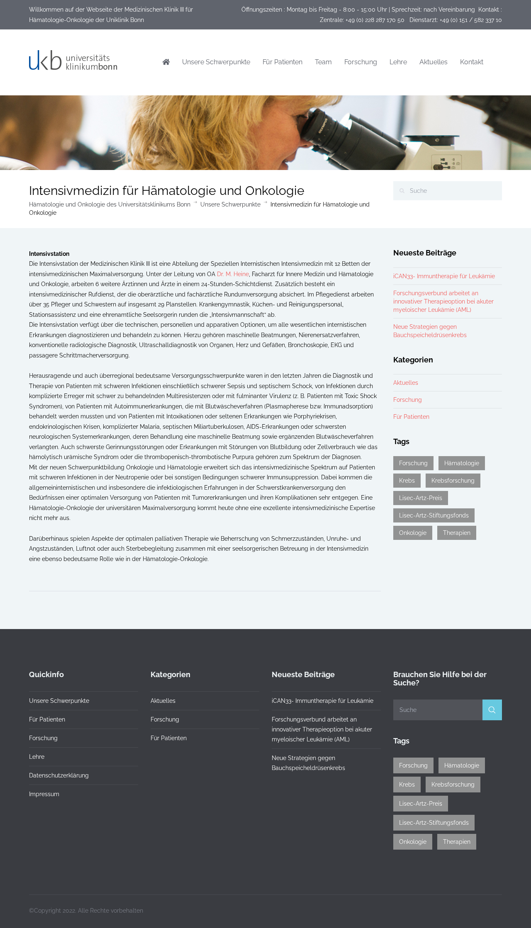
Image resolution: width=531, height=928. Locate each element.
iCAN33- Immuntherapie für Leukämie (444, 276)
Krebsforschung (453, 480)
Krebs (407, 480)
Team (323, 62)
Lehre (398, 62)
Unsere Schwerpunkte (216, 62)
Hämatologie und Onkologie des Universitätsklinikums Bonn (109, 204)
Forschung (360, 62)
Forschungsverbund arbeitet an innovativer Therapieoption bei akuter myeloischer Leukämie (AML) (443, 301)
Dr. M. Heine (233, 274)
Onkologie (412, 533)
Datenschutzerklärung (59, 775)
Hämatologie (461, 463)
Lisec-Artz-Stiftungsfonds (434, 515)
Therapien (456, 533)
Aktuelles (433, 62)
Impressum (44, 794)
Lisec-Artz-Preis (420, 498)
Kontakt (471, 62)
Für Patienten (282, 62)
